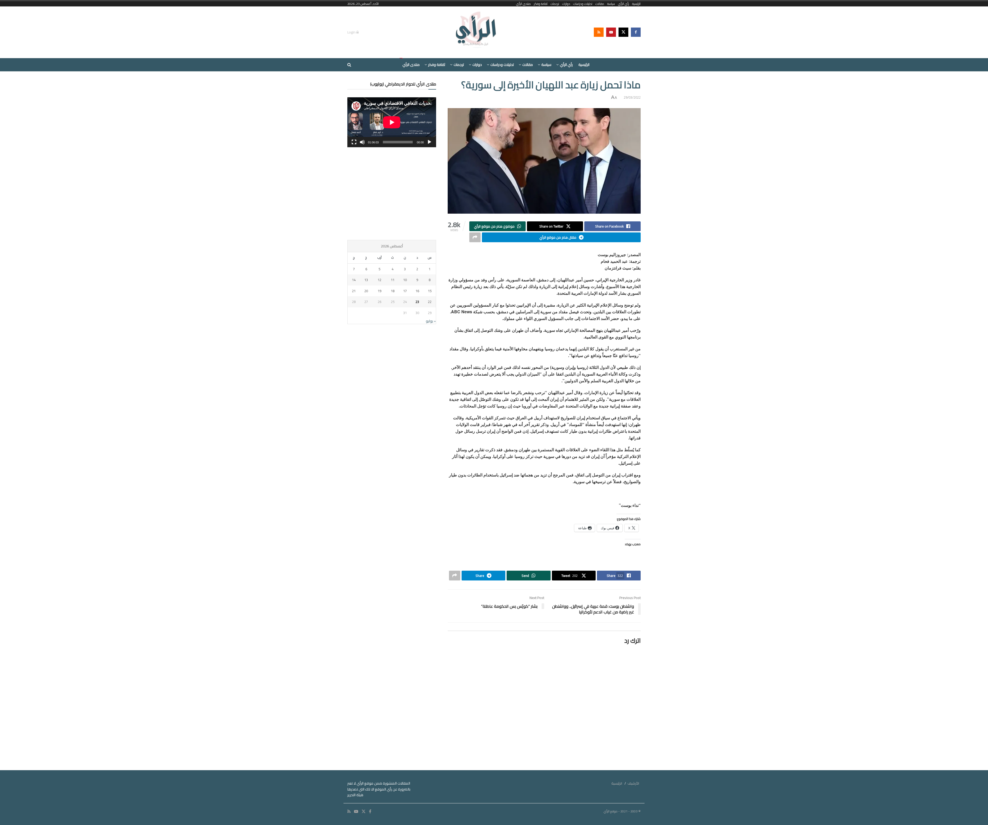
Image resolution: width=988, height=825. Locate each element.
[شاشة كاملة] (354, 142)
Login (351, 32)
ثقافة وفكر (541, 3)
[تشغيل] (429, 142)
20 (366, 291)
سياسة (611, 3)
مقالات (599, 3)
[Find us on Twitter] (623, 32)
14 (354, 280)
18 (392, 291)
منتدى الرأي (523, 3)
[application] (391, 122)
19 (379, 291)
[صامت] (362, 142)
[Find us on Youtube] (611, 32)
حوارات (566, 3)
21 (354, 291)
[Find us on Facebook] (636, 32)
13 (366, 280)
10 (405, 280)
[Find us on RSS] (599, 32)
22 (429, 302)
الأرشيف (633, 783)
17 (405, 291)
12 (379, 280)
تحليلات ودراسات (582, 3)
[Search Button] (349, 64)
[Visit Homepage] (476, 32)
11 (392, 280)
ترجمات (555, 3)
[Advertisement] (391, 194)
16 (417, 291)
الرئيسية (636, 3)
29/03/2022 (632, 97)
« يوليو (431, 321)
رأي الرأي (623, 3)
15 (429, 291)
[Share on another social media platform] (475, 237)
